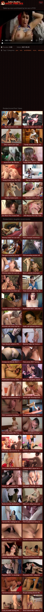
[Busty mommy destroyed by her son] (12, 495)
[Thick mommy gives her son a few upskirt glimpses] (32, 282)
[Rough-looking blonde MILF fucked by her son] (32, 584)
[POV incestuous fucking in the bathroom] (12, 406)
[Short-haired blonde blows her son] (12, 460)
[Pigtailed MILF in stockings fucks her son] (12, 566)
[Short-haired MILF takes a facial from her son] (32, 602)
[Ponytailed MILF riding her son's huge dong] (32, 566)
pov (17, 50)
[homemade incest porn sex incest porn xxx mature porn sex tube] (41, 3)
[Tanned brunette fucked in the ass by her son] (12, 584)
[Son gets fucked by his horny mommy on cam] (12, 247)
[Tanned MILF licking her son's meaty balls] (12, 513)
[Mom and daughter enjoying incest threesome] (32, 371)
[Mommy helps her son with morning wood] (12, 229)
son (21, 50)
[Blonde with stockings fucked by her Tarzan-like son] (32, 389)
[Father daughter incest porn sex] (12, 3)
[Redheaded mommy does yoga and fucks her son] (32, 406)
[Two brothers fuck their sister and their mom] (12, 282)
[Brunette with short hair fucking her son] (12, 318)
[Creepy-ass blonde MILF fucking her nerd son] (12, 353)
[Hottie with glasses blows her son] (32, 318)
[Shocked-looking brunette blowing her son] (32, 548)
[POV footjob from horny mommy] (32, 513)
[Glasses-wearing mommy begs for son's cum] (12, 548)
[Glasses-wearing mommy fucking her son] (32, 442)
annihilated (27, 50)
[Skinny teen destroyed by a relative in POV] (12, 477)
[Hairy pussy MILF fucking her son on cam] (32, 353)
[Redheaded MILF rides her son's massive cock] (32, 300)
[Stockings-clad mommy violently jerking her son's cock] (12, 442)
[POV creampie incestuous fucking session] (32, 229)
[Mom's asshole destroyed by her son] (32, 264)
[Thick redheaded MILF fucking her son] (12, 424)
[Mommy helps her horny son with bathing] (32, 335)
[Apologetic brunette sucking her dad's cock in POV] (32, 477)
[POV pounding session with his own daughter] (32, 247)
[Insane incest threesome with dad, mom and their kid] (12, 389)
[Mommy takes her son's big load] (12, 264)
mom (34, 50)
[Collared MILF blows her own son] (32, 460)
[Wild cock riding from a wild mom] (32, 495)
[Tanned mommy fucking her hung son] (12, 300)
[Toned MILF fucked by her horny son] (12, 531)
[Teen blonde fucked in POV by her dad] (12, 335)
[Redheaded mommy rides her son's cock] (12, 371)
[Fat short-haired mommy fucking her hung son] (32, 424)
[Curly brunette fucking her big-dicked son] (12, 602)
